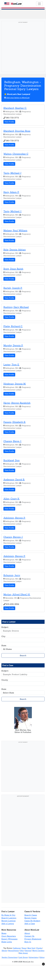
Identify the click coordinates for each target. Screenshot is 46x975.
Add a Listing (7, 923)
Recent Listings (8, 921)
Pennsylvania (13, 950)
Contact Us (29, 936)
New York (31, 948)
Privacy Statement (32, 939)
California (17, 948)
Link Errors (23, 957)
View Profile (9, 122)
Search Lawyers (8, 918)
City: (3, 636)
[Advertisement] (23, 47)
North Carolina (38, 950)
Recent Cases (30, 918)
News (3, 933)
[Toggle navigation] (39, 3)
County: (4, 680)
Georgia (28, 950)
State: (3, 645)
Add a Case (29, 923)
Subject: (5, 627)
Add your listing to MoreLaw (17, 98)
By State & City (8, 915)
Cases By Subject (32, 921)
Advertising (33, 957)
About (27, 933)
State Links (6, 942)
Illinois (4, 950)
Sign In (27, 942)
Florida (39, 948)
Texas (24, 948)
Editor (42, 957)
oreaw (16, 3)
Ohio (22, 950)
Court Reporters (8, 936)
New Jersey (23, 953)
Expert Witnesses (9, 939)
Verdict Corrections (9, 957)
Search (23, 655)
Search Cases (30, 915)
